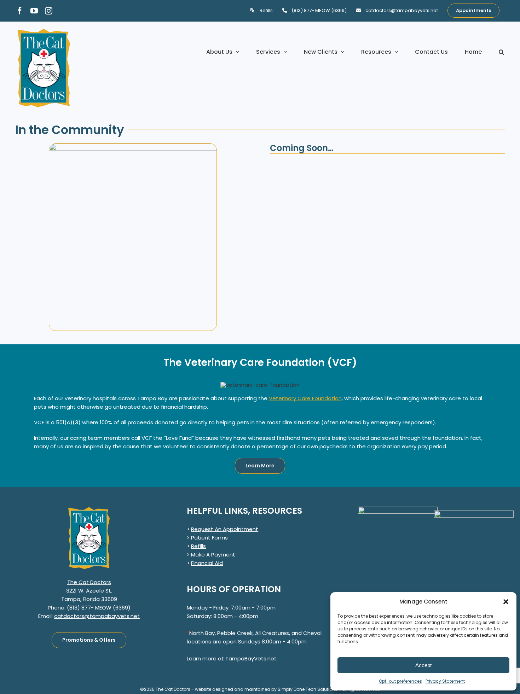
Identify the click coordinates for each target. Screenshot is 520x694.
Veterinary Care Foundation (305, 398)
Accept (423, 665)
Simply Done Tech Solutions (307, 689)
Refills (198, 546)
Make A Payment (213, 554)
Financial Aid (207, 563)
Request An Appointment (224, 529)
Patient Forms (209, 537)
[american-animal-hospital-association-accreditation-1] (398, 509)
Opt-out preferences (400, 681)
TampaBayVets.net (251, 658)
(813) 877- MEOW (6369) (99, 607)
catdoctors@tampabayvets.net (97, 616)
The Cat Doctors (89, 582)
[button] (505, 601)
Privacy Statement (445, 681)
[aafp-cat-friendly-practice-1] (474, 513)
